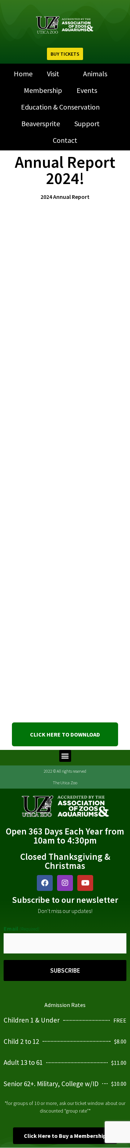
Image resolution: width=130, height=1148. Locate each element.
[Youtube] (85, 883)
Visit (53, 73)
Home (23, 73)
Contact (65, 140)
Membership (43, 90)
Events (87, 90)
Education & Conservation (60, 106)
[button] (65, 756)
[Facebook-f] (45, 883)
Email (21, 928)
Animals (95, 73)
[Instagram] (65, 883)
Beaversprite (40, 123)
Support (87, 123)
